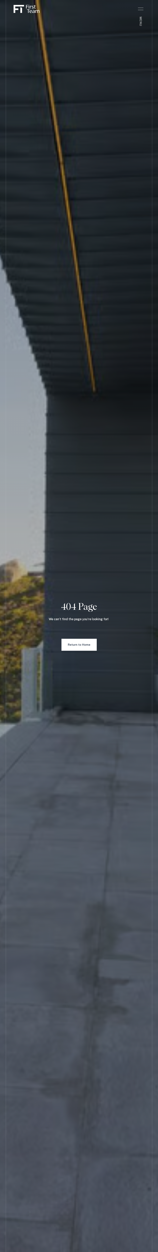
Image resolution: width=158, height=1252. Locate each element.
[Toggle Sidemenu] (141, 9)
